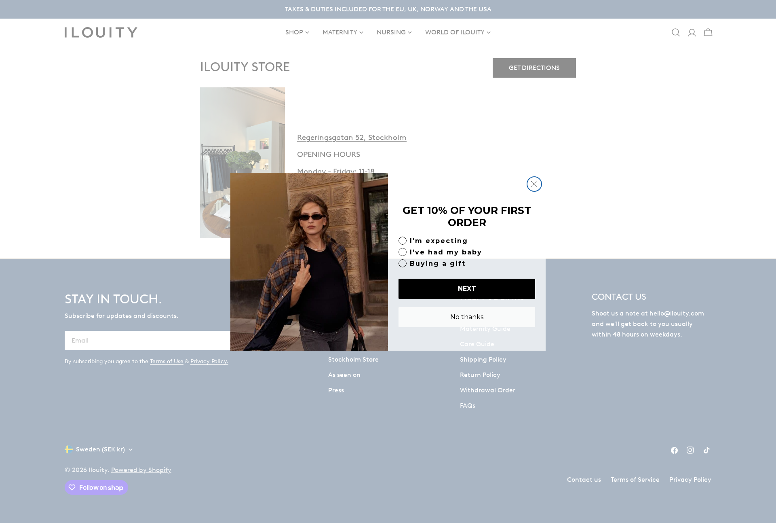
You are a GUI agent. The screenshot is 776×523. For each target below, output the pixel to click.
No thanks (466, 317)
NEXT (467, 288)
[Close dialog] (534, 184)
